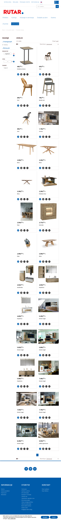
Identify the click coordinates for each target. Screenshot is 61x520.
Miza (18, 162)
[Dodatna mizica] (26, 56)
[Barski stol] (48, 87)
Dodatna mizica (21, 69)
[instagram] (30, 469)
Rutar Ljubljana (45, 489)
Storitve (25, 485)
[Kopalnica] (48, 274)
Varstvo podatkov (5, 491)
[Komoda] (48, 212)
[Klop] (26, 212)
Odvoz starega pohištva (27, 502)
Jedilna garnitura (43, 443)
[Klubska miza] (48, 180)
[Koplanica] (26, 368)
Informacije (6, 485)
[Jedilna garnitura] (48, 430)
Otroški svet (24, 496)
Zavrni (53, 517)
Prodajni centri (25, 2)
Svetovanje (24, 489)
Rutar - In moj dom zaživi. (8, 30)
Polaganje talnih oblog (26, 509)
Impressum (4, 492)
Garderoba (20, 287)
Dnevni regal (42, 318)
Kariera (2, 489)
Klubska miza (42, 194)
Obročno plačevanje (26, 504)
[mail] (35, 469)
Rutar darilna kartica (26, 505)
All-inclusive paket (25, 500)
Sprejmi (45, 517)
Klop (18, 225)
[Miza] (26, 149)
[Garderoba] (26, 274)
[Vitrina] (48, 118)
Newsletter (3, 494)
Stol (40, 69)
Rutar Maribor (45, 491)
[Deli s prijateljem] (24, 74)
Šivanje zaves (24, 507)
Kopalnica (41, 287)
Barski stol (42, 100)
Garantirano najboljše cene (27, 498)
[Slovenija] (41, 2)
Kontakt (46, 485)
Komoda (41, 225)
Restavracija (35, 2)
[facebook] (26, 469)
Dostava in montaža (26, 494)
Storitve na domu (25, 491)
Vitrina (41, 131)
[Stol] (48, 56)
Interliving (7, 2)
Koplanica (19, 381)
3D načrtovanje (25, 492)
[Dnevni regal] (48, 305)
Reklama (15, 2)
